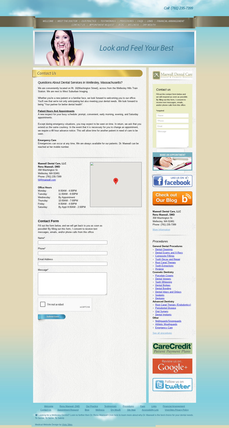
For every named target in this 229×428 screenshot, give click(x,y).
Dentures (160, 298)
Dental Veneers (163, 278)
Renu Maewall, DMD (70, 406)
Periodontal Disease (165, 308)
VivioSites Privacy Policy (177, 410)
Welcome (48, 406)
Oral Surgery (161, 311)
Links (154, 406)
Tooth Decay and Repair (167, 259)
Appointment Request (68, 410)
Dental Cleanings (164, 249)
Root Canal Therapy (165, 262)
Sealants (159, 295)
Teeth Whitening (163, 282)
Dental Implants (163, 314)
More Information (161, 229)
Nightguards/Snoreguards (168, 321)
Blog (87, 410)
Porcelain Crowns (164, 275)
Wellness (100, 410)
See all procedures (162, 333)
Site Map (131, 410)
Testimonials (110, 406)
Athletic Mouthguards (166, 324)
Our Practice (92, 406)
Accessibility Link (150, 410)
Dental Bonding (163, 288)
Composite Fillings (164, 256)
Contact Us (45, 410)
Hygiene (159, 269)
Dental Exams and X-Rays (169, 252)
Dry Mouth (116, 410)
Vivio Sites (67, 424)
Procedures (128, 406)
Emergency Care (164, 327)
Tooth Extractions (164, 265)
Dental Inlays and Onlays (168, 292)
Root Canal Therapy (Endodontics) (173, 304)
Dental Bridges (162, 285)
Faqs (142, 406)
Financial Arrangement (174, 406)
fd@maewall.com (47, 179)
